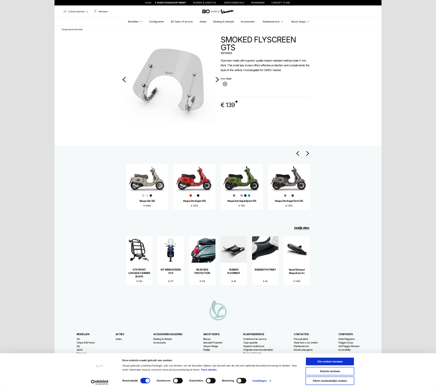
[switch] (178, 380)
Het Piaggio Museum (348, 346)
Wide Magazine (346, 339)
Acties (118, 339)
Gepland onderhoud (253, 346)
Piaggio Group (345, 342)
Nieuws (207, 339)
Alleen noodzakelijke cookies (330, 380)
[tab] (225, 84)
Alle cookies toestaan (330, 361)
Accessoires (159, 342)
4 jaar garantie (250, 342)
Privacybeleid (301, 339)
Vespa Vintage (210, 346)
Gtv (78, 339)
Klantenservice (301, 346)
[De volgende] (217, 79)
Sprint (79, 349)
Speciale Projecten (212, 342)
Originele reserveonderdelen (258, 349)
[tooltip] (225, 84)
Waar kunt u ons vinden (306, 342)
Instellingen (260, 380)
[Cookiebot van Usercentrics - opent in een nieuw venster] (100, 382)
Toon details (208, 369)
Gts (78, 346)
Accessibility (344, 349)
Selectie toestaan (330, 371)
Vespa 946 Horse (86, 342)
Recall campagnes (303, 349)
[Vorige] (124, 79)
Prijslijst (206, 349)
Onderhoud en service (254, 339)
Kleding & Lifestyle (162, 339)
